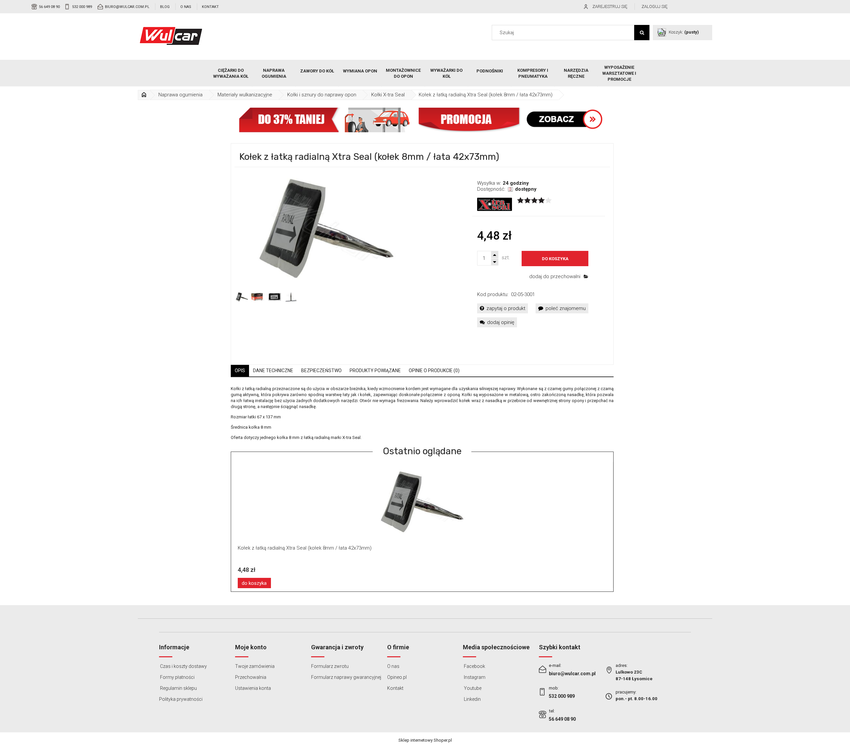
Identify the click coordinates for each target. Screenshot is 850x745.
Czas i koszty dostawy (183, 666)
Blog (165, 7)
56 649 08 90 (49, 7)
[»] (144, 94)
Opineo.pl (397, 677)
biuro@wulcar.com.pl (127, 7)
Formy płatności (177, 677)
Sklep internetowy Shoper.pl (425, 740)
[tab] (240, 370)
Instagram (474, 677)
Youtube (472, 688)
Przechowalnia (250, 677)
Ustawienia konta (253, 688)
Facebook (474, 666)
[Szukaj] (641, 32)
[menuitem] (230, 73)
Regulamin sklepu (178, 688)
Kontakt (210, 7)
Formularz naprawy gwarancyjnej (346, 677)
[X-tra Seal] (494, 204)
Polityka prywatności (181, 699)
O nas (185, 7)
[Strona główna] (171, 36)
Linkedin (472, 699)
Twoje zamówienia (255, 666)
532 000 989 (82, 7)
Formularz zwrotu (330, 666)
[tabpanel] (422, 413)
